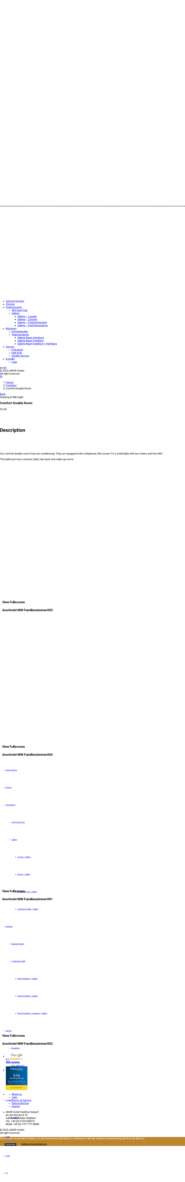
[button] (95, 1058)
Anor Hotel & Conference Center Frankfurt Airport (16, 1082)
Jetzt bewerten (16, 1087)
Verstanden (10, 1144)
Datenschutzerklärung (34, 1144)
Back (3, 394)
